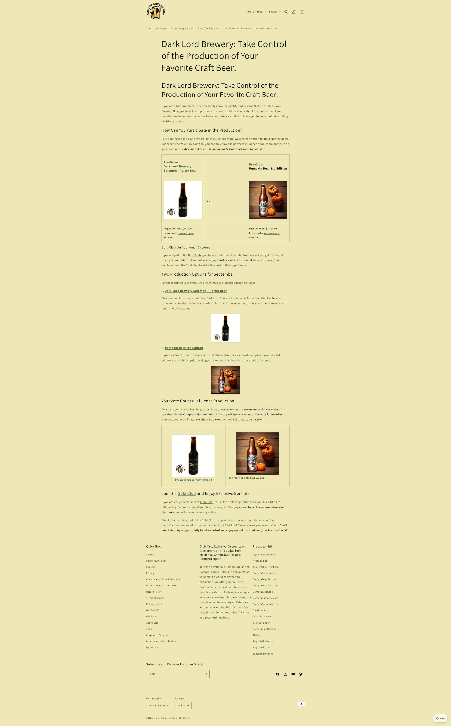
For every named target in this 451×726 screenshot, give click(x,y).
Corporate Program (157, 635)
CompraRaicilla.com (264, 628)
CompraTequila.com (264, 579)
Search (150, 554)
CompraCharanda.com (266, 604)
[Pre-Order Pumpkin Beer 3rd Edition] (268, 219)
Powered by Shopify (181, 718)
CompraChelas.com (264, 573)
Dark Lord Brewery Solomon (224, 298)
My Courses (152, 647)
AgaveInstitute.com (264, 554)
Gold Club (215, 414)
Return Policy (154, 591)
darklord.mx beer (156, 560)
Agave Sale (152, 622)
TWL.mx (257, 635)
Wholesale (152, 616)
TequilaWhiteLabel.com (266, 566)
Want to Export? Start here (161, 585)
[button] (286, 12)
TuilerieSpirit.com (263, 653)
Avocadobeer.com (263, 616)
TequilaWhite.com (263, 641)
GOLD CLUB (152, 610)
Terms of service (155, 597)
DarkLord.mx (260, 610)
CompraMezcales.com (265, 585)
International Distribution (161, 641)
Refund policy (154, 604)
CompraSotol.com (263, 591)
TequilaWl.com (261, 647)
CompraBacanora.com (265, 597)
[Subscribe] (205, 674)
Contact (150, 566)
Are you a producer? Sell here (163, 579)
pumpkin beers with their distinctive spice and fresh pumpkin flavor (226, 355)
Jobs (149, 628)
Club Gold (206, 502)
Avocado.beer (260, 560)
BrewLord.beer (261, 622)
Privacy (150, 573)
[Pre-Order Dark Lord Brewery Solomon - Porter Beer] (183, 219)
